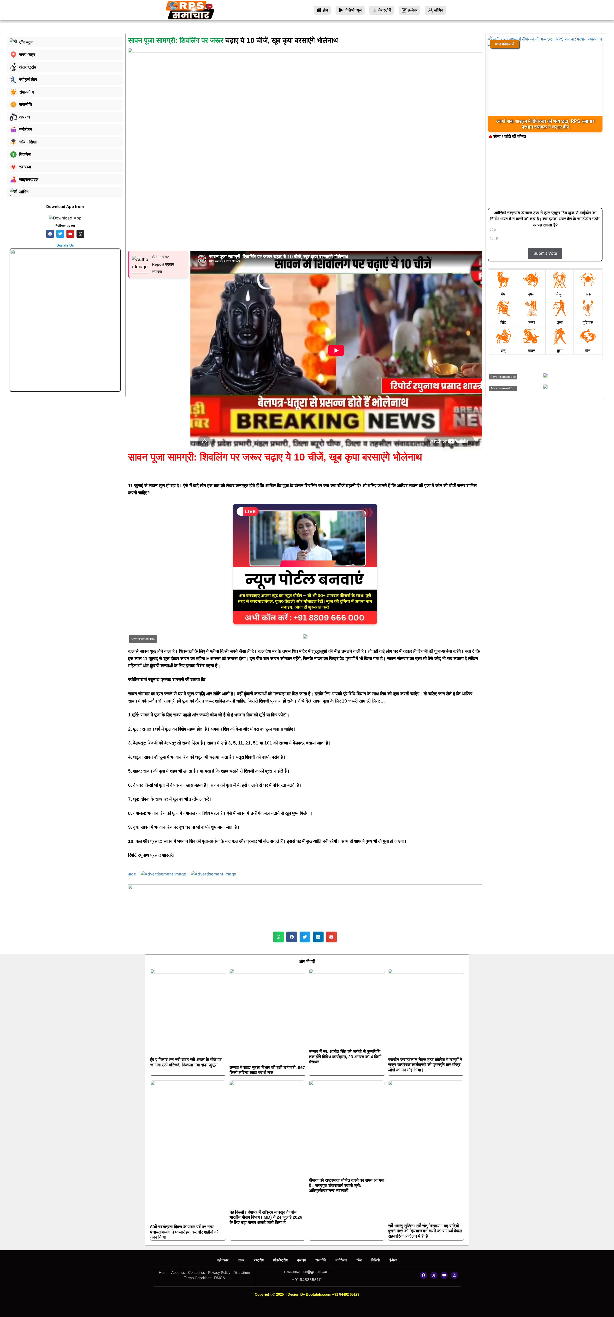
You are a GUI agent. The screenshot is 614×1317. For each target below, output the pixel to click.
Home (163, 1272)
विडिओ (375, 1260)
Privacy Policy (219, 1272)
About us (178, 1272)
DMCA (219, 1278)
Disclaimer (241, 1272)
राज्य (241, 1260)
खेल (359, 1260)
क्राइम (301, 1260)
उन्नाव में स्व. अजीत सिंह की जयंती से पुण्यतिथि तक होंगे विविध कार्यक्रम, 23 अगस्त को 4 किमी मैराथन (345, 1056)
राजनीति (320, 1260)
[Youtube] (444, 1275)
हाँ (494, 230)
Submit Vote (545, 253)
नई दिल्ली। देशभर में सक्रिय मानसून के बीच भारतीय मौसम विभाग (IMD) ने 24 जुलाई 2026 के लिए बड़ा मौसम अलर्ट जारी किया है (266, 1217)
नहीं (495, 239)
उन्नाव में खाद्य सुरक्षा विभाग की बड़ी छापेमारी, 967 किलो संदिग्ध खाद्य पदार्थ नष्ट (267, 1070)
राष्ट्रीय (259, 1260)
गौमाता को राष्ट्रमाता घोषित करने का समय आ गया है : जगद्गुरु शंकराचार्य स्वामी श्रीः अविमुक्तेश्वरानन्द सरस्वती (346, 1185)
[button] (278, 937)
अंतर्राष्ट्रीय (280, 1260)
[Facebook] (423, 1275)
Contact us (196, 1272)
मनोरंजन (341, 1260)
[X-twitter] (433, 1275)
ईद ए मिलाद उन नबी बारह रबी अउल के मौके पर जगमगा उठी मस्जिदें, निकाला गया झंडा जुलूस (186, 1062)
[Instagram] (454, 1275)
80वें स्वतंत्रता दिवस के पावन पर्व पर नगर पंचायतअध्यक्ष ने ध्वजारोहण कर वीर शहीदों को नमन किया (184, 1232)
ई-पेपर (393, 1260)
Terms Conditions (197, 1278)
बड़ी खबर (223, 1260)
